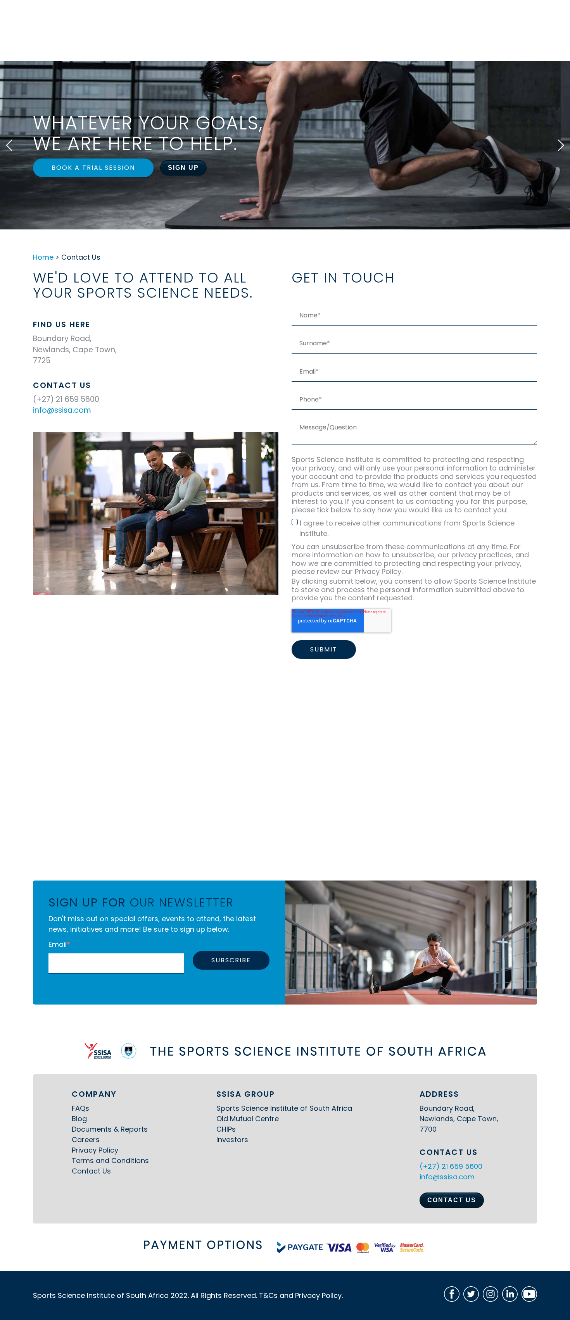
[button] (9, 145)
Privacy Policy (95, 1150)
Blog (79, 1119)
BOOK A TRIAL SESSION (93, 167)
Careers (86, 1139)
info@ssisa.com (62, 410)
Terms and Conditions (110, 1160)
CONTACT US (451, 1200)
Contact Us (91, 1171)
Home (43, 257)
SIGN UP (183, 167)
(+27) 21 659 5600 (451, 1166)
